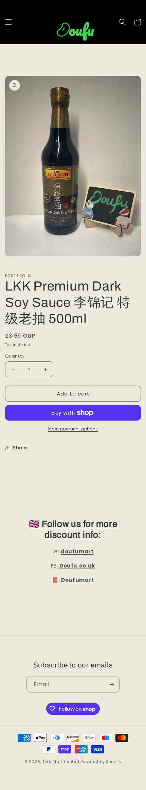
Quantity (14, 356)
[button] (8, 22)
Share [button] (20, 447)
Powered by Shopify (101, 761)
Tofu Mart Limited (60, 761)
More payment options (73, 429)
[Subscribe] (111, 684)
